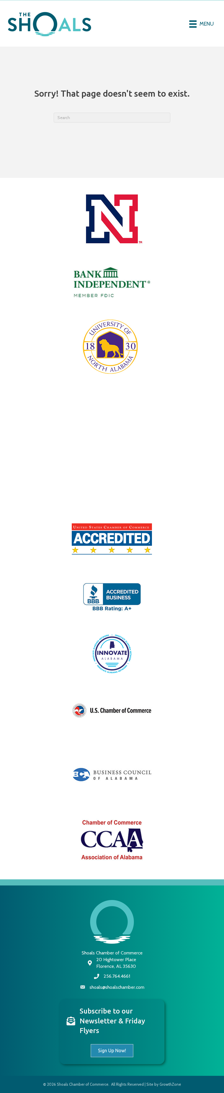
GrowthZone (170, 1084)
